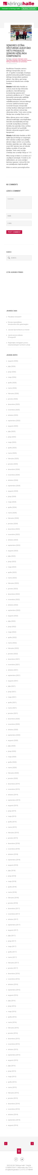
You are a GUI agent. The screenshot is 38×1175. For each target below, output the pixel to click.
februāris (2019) (13, 832)
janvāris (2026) (13, 399)
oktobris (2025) (13, 415)
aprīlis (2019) (12, 822)
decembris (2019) (14, 784)
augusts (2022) (13, 616)
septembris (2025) (14, 420)
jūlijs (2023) (12, 556)
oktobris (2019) (13, 795)
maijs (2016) (12, 1011)
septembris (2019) (14, 800)
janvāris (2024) (13, 523)
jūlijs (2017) (12, 935)
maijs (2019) (12, 816)
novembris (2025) (14, 410)
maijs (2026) (12, 377)
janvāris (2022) (13, 654)
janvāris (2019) (13, 838)
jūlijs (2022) (12, 621)
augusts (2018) (13, 865)
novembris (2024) (14, 475)
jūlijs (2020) (12, 746)
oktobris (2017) (13, 919)
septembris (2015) (14, 1055)
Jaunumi (14, 59)
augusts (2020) (13, 740)
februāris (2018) (13, 898)
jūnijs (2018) (12, 876)
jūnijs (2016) (12, 1006)
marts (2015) (12, 1087)
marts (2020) (12, 767)
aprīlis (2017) (12, 952)
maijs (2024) (12, 502)
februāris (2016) (13, 1028)
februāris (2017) (13, 963)
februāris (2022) (13, 648)
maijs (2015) (12, 1076)
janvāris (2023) (13, 589)
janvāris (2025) (13, 464)
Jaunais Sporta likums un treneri (18, 330)
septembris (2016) (14, 990)
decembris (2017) (14, 908)
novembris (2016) (14, 979)
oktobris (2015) (13, 1049)
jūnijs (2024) (12, 496)
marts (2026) (12, 388)
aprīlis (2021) (12, 702)
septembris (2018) (14, 860)
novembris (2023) (14, 534)
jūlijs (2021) (12, 686)
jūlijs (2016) (12, 1001)
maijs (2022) (12, 632)
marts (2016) (12, 1022)
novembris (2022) (14, 599)
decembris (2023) (14, 529)
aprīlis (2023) (12, 572)
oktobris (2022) (13, 605)
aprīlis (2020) (12, 762)
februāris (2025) (13, 458)
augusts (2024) (13, 491)
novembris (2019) (14, 789)
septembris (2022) (14, 610)
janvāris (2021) (13, 713)
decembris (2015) (14, 1038)
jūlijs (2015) (12, 1066)
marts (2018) (12, 892)
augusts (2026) (13, 361)
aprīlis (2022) (12, 637)
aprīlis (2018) (12, 887)
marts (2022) (12, 643)
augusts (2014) (13, 1125)
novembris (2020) (14, 724)
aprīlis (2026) (12, 383)
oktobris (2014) (13, 1114)
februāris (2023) (13, 583)
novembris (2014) (14, 1109)
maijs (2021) (12, 697)
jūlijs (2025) (12, 431)
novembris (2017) (14, 914)
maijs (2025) (12, 442)
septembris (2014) (14, 1120)
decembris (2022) (14, 594)
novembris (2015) (14, 1044)
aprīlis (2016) (12, 1017)
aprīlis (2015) (12, 1082)
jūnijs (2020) (12, 751)
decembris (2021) (14, 659)
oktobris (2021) (13, 670)
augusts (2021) (13, 681)
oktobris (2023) (13, 540)
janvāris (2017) (13, 968)
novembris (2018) (14, 849)
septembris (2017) (14, 925)
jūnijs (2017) (12, 941)
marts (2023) (12, 578)
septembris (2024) (14, 486)
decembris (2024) (14, 469)
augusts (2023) (13, 551)
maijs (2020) (12, 757)
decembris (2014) (14, 1104)
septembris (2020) (14, 735)
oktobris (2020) (13, 729)
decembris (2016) (14, 973)
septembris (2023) (14, 545)
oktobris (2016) (13, 984)
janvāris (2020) (13, 778)
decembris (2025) (14, 404)
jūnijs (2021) (12, 692)
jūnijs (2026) (12, 372)
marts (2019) (12, 827)
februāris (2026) (13, 393)
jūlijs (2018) (12, 870)
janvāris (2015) (13, 1098)
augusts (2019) (13, 805)
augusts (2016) (13, 995)
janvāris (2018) (13, 903)
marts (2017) (12, 957)
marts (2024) (12, 513)
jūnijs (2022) (12, 626)
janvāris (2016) (13, 1033)
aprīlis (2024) (12, 507)
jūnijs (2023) (12, 561)
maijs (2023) (12, 567)
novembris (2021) (14, 664)
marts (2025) (12, 453)
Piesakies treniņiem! (14, 317)
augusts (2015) (13, 1060)
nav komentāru (18, 60)
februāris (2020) (13, 773)
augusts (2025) (13, 426)
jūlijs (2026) (12, 366)
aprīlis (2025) (12, 448)
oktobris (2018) (13, 854)
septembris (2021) (14, 675)
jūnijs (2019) (12, 811)
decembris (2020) (14, 719)
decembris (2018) (14, 843)
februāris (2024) (13, 518)
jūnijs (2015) (12, 1071)
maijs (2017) (12, 946)
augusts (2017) (13, 930)
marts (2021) (12, 708)
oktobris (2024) (13, 480)
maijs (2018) (12, 881)
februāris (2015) (13, 1093)
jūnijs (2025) (12, 437)
